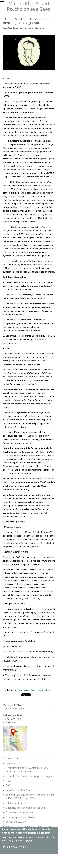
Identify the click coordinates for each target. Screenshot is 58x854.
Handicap (11, 763)
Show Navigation (3, 3)
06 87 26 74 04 (16, 708)
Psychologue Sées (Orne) (20, 817)
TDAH (9, 780)
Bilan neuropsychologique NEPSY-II (26, 807)
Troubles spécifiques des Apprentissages (29, 776)
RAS (8, 785)
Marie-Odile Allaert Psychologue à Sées (28, 6)
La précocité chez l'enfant (20, 790)
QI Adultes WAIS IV (16, 821)
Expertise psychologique (19, 812)
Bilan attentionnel (16, 803)
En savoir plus (22, 840)
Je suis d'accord (14, 847)
